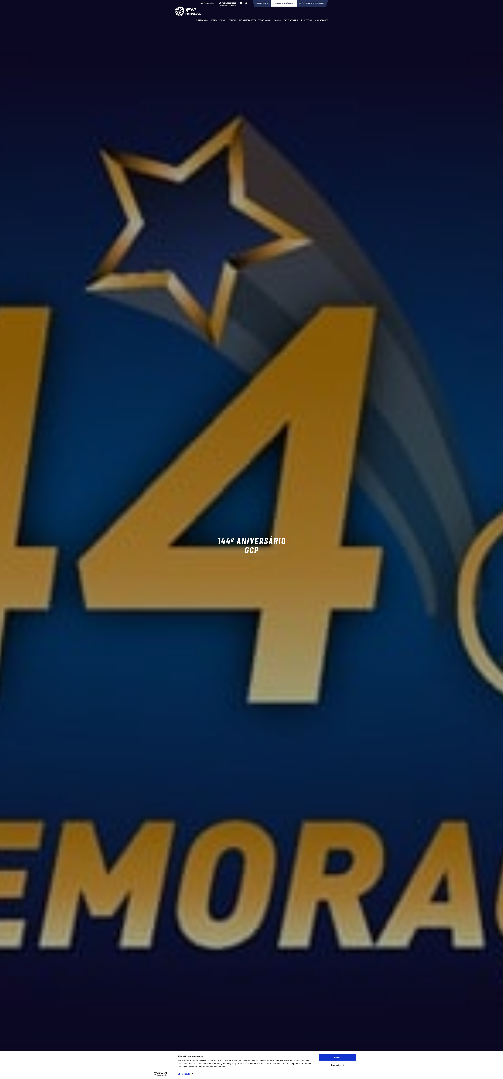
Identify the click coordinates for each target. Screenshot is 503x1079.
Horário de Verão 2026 (284, 3)
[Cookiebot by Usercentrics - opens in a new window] (160, 1074)
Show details (184, 1074)
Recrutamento (262, 3)
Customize (336, 1065)
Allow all (337, 1057)
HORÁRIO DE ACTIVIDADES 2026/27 (311, 3)
